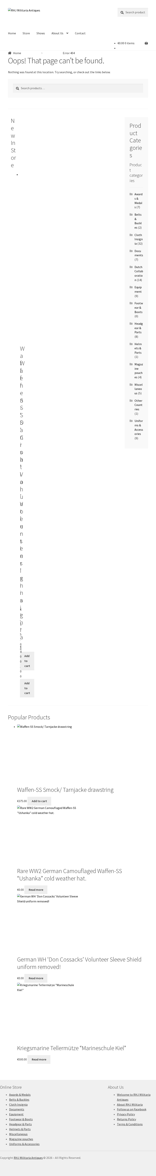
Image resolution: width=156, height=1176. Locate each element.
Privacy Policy (126, 1114)
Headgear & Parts (139, 328)
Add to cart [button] (27, 661)
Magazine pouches (21, 1139)
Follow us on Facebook (131, 1109)
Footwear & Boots (139, 307)
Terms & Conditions (130, 1124)
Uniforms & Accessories (24, 1144)
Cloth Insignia (139, 239)
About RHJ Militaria (130, 1104)
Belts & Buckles (19, 1099)
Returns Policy (126, 1119)
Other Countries (138, 405)
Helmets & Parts (138, 348)
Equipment (16, 1114)
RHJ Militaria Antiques (28, 1158)
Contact (80, 33)
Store (26, 33)
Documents (16, 1109)
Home (12, 33)
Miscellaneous (139, 389)
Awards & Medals (20, 1094)
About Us (57, 33)
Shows (41, 33)
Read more (36, 890)
